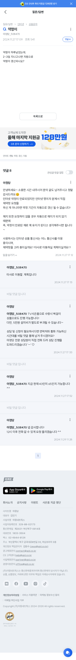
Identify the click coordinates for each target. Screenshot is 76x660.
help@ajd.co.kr (23, 555)
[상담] (67, 652)
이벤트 (34, 502)
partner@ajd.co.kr (26, 559)
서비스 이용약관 (29, 595)
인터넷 (21, 24)
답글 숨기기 (10, 255)
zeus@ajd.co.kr (39, 546)
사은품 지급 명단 (52, 502)
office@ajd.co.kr (25, 564)
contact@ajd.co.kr (26, 550)
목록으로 (38, 116)
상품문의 (33, 24)
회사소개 (8, 502)
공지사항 (22, 502)
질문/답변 (8, 24)
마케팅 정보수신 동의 (49, 595)
